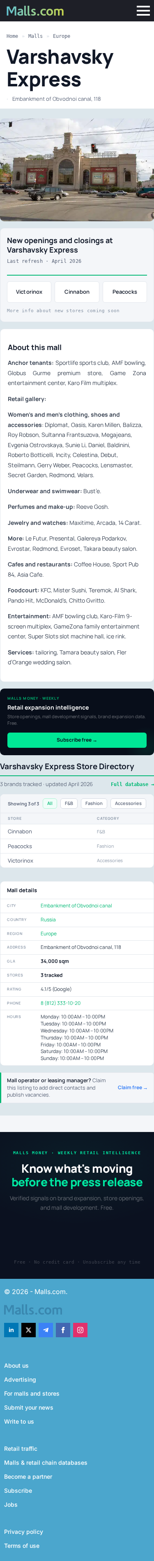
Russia (48, 919)
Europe (61, 36)
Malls (35, 36)
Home (12, 36)
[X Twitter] (28, 1330)
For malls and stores (32, 1393)
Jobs (11, 1504)
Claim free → (133, 1087)
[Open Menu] (143, 10)
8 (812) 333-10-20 (60, 1003)
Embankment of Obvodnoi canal (76, 905)
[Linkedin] (11, 1330)
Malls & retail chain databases (45, 1462)
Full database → (132, 784)
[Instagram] (80, 1330)
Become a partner (28, 1476)
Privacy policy (23, 1531)
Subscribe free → (77, 739)
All (50, 803)
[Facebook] (63, 1330)
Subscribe (18, 1490)
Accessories (128, 803)
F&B (69, 803)
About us (16, 1365)
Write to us (19, 1421)
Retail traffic (20, 1448)
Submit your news (28, 1407)
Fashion (94, 803)
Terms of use (21, 1545)
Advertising (20, 1379)
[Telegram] (46, 1330)
